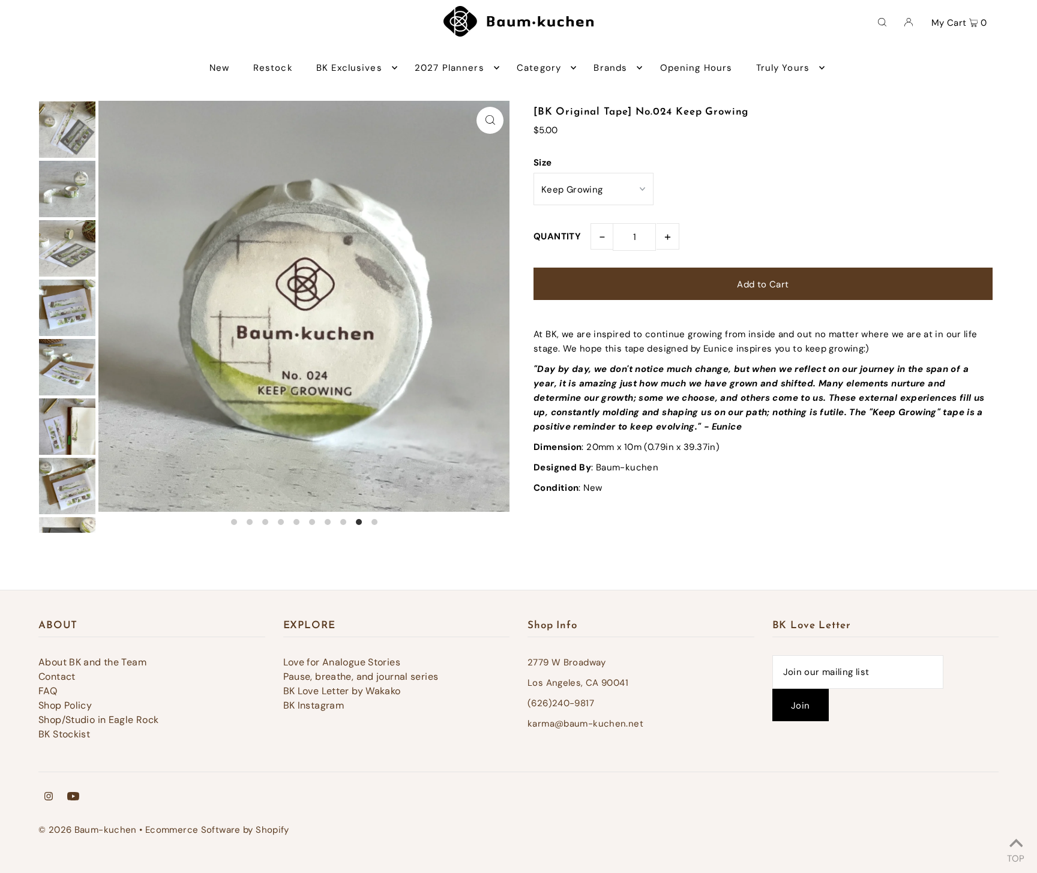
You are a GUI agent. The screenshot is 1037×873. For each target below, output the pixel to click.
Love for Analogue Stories (341, 662)
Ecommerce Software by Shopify (217, 830)
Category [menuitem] (539, 68)
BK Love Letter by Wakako (342, 691)
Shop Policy (65, 705)
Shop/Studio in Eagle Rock (98, 719)
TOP (1015, 857)
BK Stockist (64, 734)
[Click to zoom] (489, 120)
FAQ (47, 691)
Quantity (557, 236)
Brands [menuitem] (610, 68)
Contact (57, 676)
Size (543, 163)
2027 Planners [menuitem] (449, 68)
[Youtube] (73, 797)
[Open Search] (882, 21)
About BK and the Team (92, 662)
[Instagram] (48, 797)
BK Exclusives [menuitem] (349, 68)
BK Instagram (313, 705)
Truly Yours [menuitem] (783, 68)
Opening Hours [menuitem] (696, 68)
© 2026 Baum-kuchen (87, 830)
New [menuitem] (219, 68)
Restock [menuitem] (273, 68)
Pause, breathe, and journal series (361, 676)
